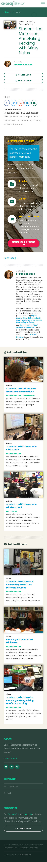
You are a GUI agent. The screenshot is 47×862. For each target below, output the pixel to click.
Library (7, 12)
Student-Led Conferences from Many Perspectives (21, 390)
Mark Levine (11, 511)
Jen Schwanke (29, 395)
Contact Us (13, 786)
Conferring (30, 21)
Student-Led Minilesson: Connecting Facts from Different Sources (19, 584)
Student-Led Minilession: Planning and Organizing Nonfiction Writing (20, 700)
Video (21, 22)
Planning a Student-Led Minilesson (19, 641)
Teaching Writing (26, 24)
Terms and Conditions (29, 848)
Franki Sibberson (23, 64)
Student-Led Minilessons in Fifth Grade (21, 448)
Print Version (24, 81)
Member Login (24, 75)
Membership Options (23, 242)
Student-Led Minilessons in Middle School (21, 506)
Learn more (10, 758)
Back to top (10, 258)
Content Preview (12, 109)
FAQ (9, 793)
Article (9, 385)
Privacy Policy (11, 848)
